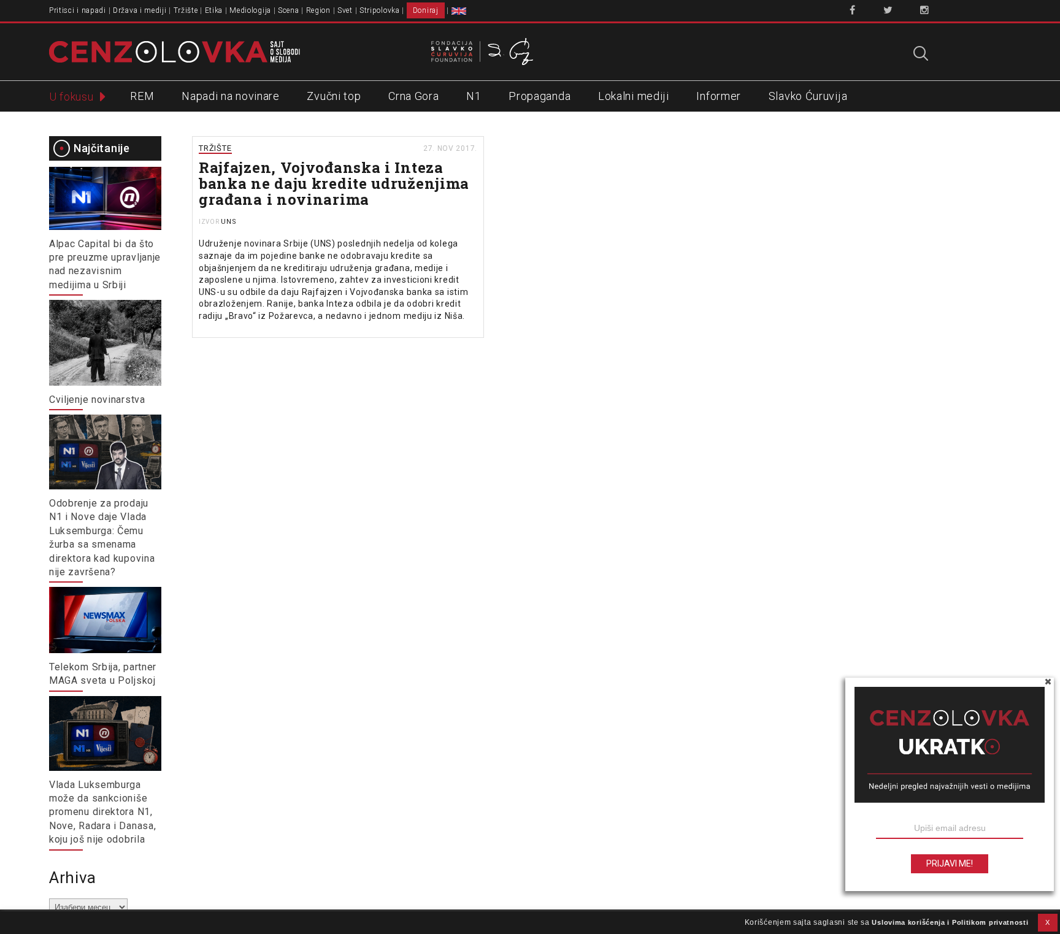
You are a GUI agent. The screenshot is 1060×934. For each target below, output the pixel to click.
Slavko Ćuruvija (808, 96)
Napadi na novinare (231, 96)
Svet (345, 10)
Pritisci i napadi (77, 10)
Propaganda (539, 96)
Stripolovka (379, 10)
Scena (288, 10)
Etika (214, 10)
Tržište (186, 10)
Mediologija (250, 10)
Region (318, 10)
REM (142, 96)
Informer (718, 96)
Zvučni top (334, 96)
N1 (473, 96)
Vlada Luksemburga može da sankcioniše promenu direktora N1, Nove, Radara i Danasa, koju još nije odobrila (102, 812)
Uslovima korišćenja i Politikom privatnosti (950, 922)
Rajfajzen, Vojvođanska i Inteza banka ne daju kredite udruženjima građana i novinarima (334, 183)
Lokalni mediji (633, 96)
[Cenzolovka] (174, 51)
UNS (228, 222)
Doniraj (426, 10)
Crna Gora (413, 96)
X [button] (1047, 922)
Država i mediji (140, 10)
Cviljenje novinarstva (97, 399)
